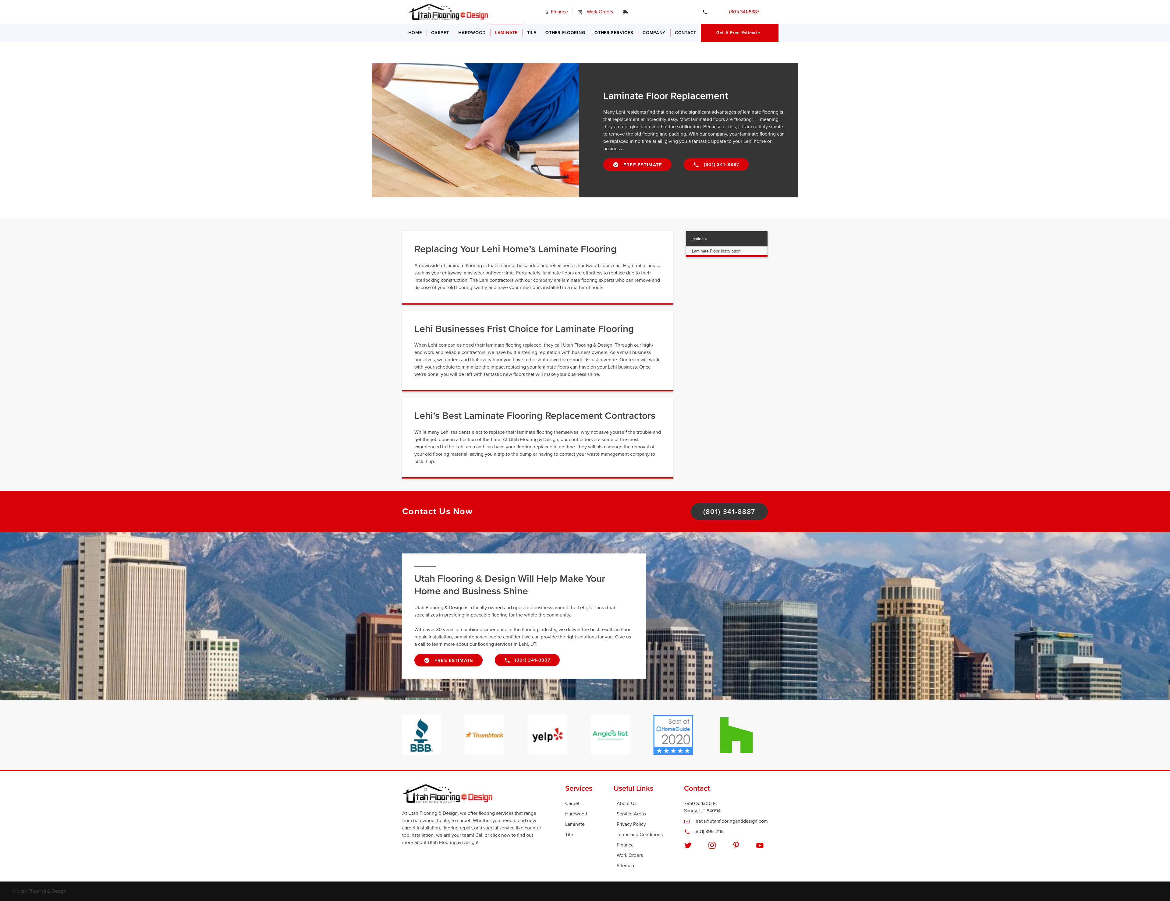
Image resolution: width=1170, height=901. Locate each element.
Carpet (440, 32)
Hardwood (472, 32)
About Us (626, 803)
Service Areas (631, 814)
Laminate (506, 32)
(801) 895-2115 (708, 832)
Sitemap (625, 866)
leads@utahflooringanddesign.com (730, 821)
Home (415, 32)
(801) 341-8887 (740, 12)
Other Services (613, 32)
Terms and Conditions (640, 835)
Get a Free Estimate (738, 32)
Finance (559, 12)
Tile (531, 32)
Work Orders (599, 12)
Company (654, 32)
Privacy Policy (631, 824)
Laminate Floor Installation (716, 251)
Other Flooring (565, 32)
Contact (685, 32)
